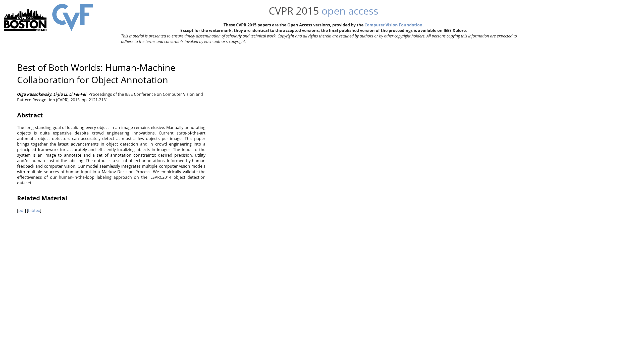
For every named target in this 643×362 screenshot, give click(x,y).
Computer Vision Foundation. (394, 25)
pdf (21, 210)
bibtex (34, 210)
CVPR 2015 (294, 11)
